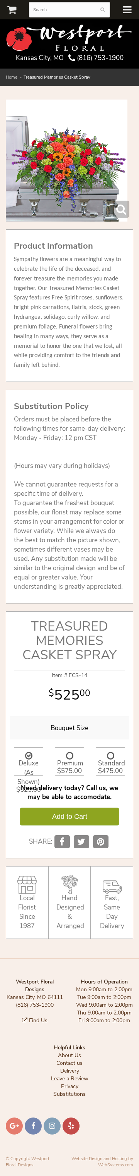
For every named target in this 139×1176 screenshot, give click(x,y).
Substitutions (69, 1094)
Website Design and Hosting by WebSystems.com (102, 1162)
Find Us (37, 1020)
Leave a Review (69, 1078)
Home (11, 77)
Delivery (69, 1071)
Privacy (69, 1086)
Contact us (69, 1063)
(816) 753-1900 (99, 57)
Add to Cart (69, 816)
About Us (69, 1055)
